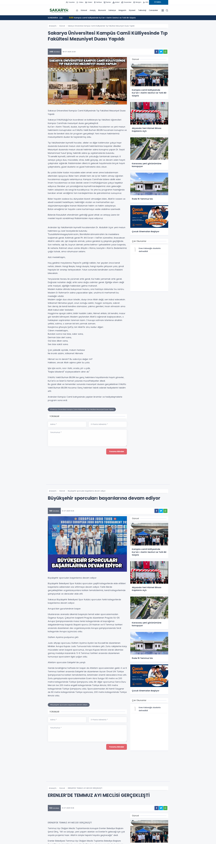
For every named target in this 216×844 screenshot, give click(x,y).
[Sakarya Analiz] (59, 10)
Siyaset (132, 10)
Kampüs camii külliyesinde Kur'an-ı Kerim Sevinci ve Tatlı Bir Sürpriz (102, 17)
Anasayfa (52, 26)
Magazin (122, 10)
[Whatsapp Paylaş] (165, 52)
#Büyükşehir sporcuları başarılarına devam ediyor (68, 705)
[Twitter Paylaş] (161, 52)
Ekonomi (102, 10)
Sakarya (112, 10)
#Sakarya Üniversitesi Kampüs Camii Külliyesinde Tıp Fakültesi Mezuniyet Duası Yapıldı (82, 409)
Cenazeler (153, 10)
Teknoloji (142, 10)
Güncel (84, 10)
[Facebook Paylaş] (156, 52)
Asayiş (93, 10)
